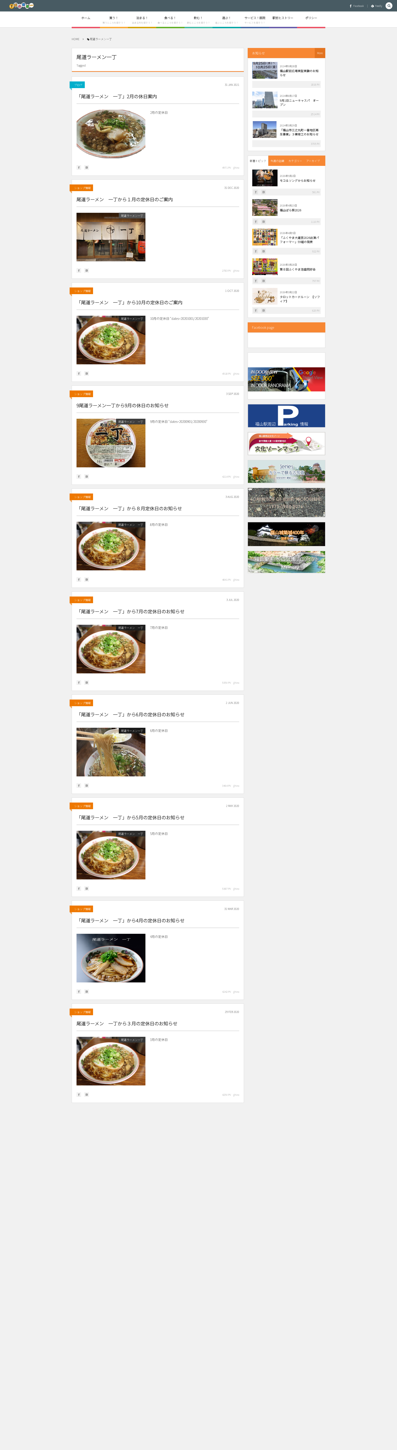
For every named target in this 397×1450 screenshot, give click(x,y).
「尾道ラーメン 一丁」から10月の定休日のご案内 (129, 302)
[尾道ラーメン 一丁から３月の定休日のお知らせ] (111, 1061)
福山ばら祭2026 (290, 210)
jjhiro (236, 167)
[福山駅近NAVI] (21, 5)
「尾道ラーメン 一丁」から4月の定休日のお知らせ (130, 920)
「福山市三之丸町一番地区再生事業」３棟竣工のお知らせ (299, 132)
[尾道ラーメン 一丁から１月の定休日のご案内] (111, 237)
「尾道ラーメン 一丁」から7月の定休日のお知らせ (130, 611)
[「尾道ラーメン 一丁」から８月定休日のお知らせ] (111, 546)
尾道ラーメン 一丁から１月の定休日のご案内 (125, 199)
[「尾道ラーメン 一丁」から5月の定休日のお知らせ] (111, 855)
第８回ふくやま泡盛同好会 (298, 269)
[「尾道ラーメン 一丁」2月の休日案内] (111, 134)
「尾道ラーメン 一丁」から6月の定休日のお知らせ (130, 714)
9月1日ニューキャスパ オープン (299, 102)
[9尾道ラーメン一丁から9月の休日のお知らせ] (111, 443)
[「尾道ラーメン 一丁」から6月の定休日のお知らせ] (111, 752)
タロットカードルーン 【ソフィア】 (300, 299)
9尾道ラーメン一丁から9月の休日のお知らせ (123, 405)
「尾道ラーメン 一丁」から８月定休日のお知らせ (129, 508)
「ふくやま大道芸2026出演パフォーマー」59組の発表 (299, 239)
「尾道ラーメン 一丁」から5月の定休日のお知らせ (130, 817)
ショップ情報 (82, 188)
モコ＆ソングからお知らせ (298, 180)
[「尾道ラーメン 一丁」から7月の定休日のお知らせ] (111, 649)
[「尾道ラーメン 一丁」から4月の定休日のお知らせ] (111, 958)
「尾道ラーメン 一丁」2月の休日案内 (117, 96)
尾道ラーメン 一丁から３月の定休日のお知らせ (127, 1023)
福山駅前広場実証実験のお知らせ (299, 73)
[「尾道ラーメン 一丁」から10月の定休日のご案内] (111, 340)
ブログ (78, 85)
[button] (389, 5)
